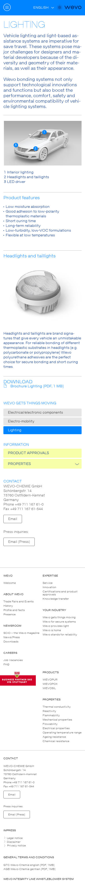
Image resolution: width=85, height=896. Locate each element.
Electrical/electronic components (35, 412)
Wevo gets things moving (29, 403)
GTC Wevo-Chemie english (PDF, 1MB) (29, 865)
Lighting (14, 430)
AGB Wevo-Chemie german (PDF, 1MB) (29, 869)
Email (12, 519)
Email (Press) (19, 542)
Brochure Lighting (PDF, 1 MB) (37, 386)
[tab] (42, 838)
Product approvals (28, 453)
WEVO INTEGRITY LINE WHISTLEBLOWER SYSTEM (38, 879)
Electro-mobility (21, 421)
